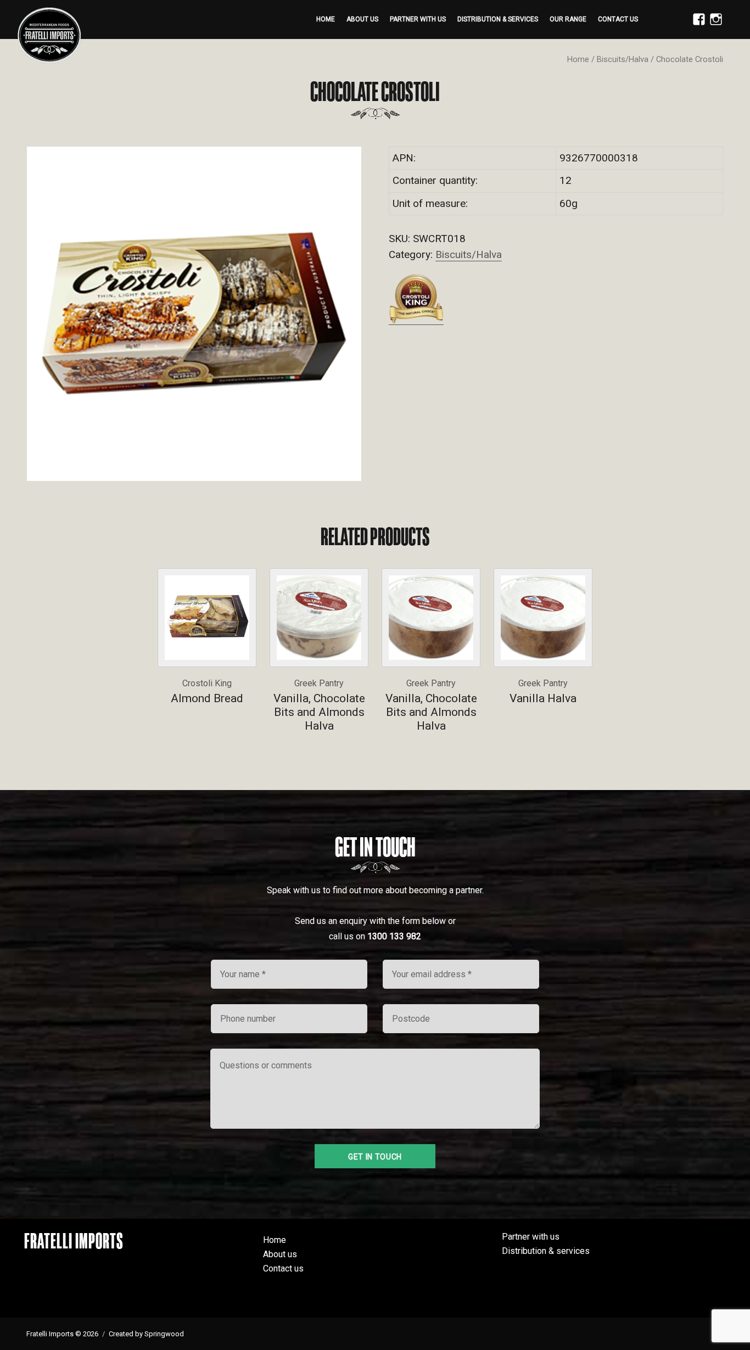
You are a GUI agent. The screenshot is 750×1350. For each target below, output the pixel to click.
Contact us (618, 19)
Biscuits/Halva (622, 59)
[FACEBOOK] (696, 25)
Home (325, 19)
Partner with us (418, 19)
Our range (568, 19)
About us (362, 19)
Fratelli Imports (74, 1240)
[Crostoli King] (416, 298)
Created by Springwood (146, 1334)
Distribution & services (497, 19)
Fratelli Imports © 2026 (62, 1334)
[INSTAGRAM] (713, 25)
